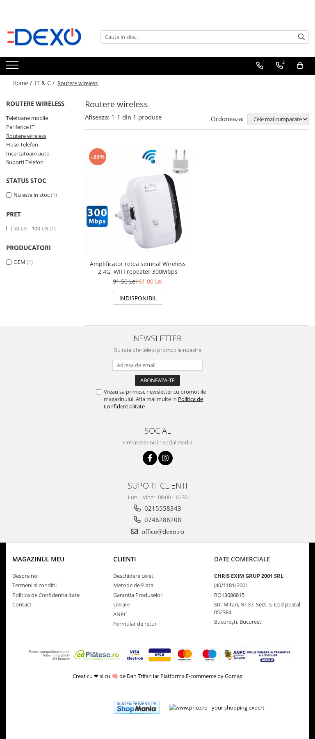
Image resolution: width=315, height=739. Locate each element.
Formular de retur (135, 623)
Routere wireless (26, 136)
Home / (23, 83)
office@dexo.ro (162, 531)
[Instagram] (165, 458)
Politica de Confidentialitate (46, 595)
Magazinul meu (38, 559)
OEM (19, 262)
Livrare (121, 604)
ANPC (120, 614)
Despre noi (25, 575)
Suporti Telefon (24, 162)
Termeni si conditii (34, 585)
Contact (22, 604)
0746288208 (162, 520)
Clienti (124, 559)
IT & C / (45, 83)
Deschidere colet (133, 575)
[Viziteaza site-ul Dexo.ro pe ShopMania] (137, 707)
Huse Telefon (22, 144)
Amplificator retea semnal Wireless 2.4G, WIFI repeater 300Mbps (138, 267)
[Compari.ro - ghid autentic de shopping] (77, 707)
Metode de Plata (133, 585)
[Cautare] (301, 37)
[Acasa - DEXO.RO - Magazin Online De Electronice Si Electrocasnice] (47, 37)
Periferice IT (20, 127)
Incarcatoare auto (28, 153)
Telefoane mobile (27, 118)
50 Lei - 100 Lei (31, 228)
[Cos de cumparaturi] (300, 65)
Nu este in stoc (32, 194)
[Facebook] (150, 458)
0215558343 (162, 508)
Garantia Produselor (137, 595)
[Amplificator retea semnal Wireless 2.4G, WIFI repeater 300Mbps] (138, 201)
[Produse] (13, 67)
